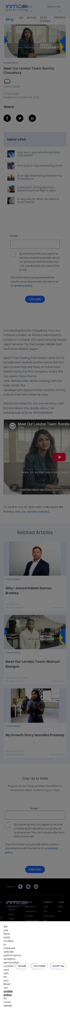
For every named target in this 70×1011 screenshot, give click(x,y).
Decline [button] (22, 966)
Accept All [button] (58, 966)
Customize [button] (39, 966)
